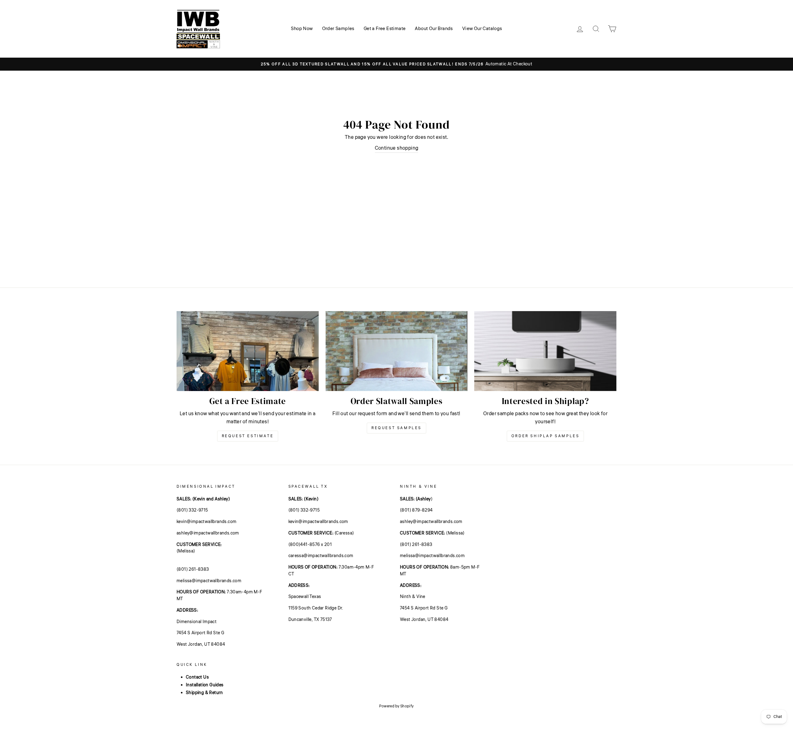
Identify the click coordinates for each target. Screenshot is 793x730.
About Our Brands (434, 28)
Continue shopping (396, 148)
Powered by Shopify (396, 706)
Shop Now (302, 28)
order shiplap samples (545, 436)
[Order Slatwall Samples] (397, 351)
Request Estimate (248, 436)
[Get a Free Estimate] (248, 351)
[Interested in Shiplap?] (545, 351)
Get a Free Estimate (385, 28)
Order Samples (338, 28)
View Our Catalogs (482, 28)
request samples (396, 428)
